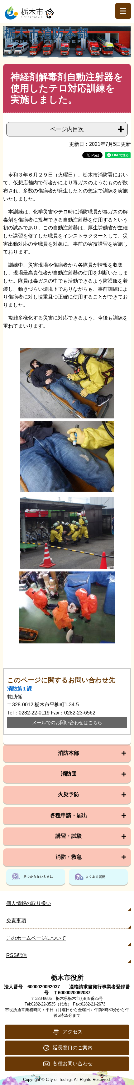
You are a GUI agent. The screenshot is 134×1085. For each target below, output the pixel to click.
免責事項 (16, 920)
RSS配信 (16, 955)
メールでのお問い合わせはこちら (67, 722)
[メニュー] (123, 11)
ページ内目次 (67, 129)
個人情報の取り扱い (28, 903)
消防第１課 (19, 688)
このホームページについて (36, 938)
